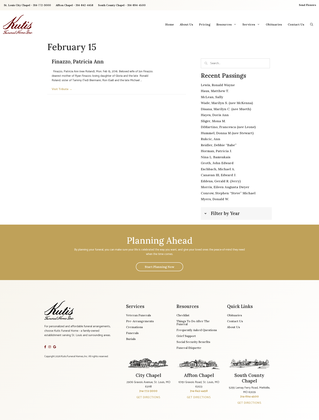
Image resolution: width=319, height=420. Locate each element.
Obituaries (274, 24)
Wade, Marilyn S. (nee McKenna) (227, 103)
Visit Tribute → (64, 89)
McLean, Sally (212, 97)
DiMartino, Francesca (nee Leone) (228, 127)
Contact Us (296, 24)
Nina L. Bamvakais (215, 157)
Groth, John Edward (217, 163)
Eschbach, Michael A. (218, 169)
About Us (186, 24)
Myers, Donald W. (215, 199)
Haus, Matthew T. (215, 91)
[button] (311, 24)
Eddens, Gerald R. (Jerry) (221, 181)
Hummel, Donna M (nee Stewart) (227, 133)
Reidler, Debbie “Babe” (218, 145)
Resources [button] (224, 24)
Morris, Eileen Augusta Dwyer (225, 187)
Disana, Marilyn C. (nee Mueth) (226, 109)
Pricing (204, 24)
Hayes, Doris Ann (215, 115)
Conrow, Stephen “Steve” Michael (228, 193)
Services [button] (248, 24)
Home (169, 24)
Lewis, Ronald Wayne (218, 85)
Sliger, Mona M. (213, 121)
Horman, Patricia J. (216, 151)
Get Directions (148, 397)
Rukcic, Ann (210, 139)
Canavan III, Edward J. (218, 175)
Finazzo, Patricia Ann (78, 61)
